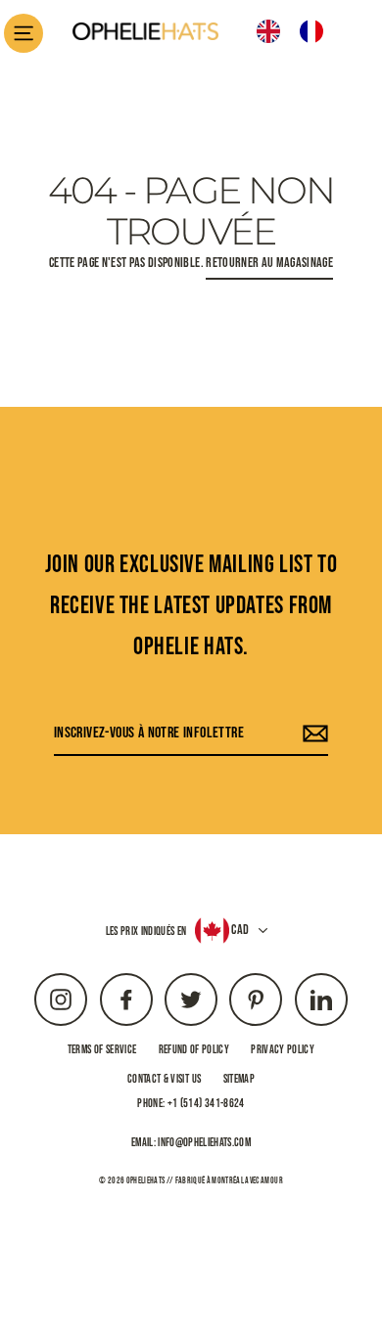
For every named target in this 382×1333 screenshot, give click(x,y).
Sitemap (239, 1079)
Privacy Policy (282, 1050)
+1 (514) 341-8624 (206, 1103)
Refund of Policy (194, 1050)
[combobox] (288, 31)
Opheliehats (146, 1181)
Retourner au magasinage (269, 263)
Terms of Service (102, 1050)
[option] (340, 31)
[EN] (273, 31)
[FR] (316, 31)
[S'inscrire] (312, 734)
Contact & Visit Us (164, 1079)
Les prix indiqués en (146, 931)
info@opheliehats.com (204, 1142)
